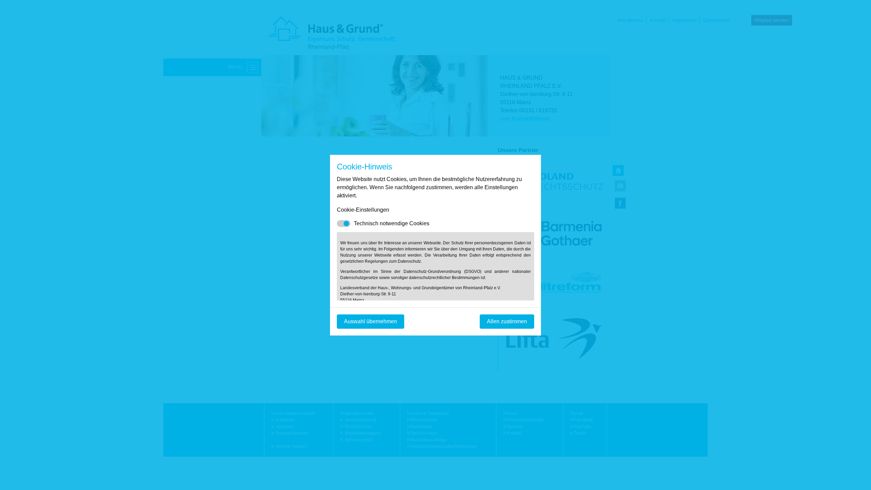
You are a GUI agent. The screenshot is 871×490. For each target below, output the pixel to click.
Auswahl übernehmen (370, 321)
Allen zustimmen (507, 321)
